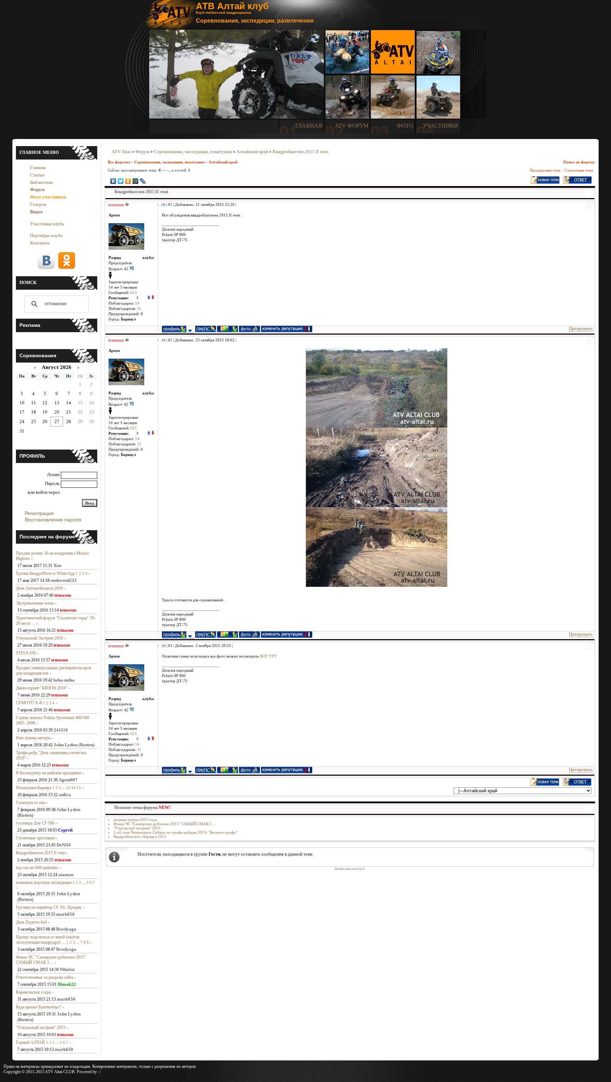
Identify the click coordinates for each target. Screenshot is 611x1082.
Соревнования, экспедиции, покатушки (193, 151)
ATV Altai (121, 151)
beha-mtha (64, 680)
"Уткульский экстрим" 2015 (40, 1027)
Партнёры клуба (46, 235)
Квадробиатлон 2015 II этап (40, 852)
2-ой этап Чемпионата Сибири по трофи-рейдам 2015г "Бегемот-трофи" (175, 832)
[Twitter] (120, 181)
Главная (38, 167)
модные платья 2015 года (135, 819)
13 (68, 788)
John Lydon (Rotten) (74, 744)
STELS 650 (26, 652)
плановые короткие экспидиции (43, 882)
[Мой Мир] (135, 181)
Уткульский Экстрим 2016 (39, 638)
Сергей (65, 830)
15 (79, 788)
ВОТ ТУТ (268, 656)
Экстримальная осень (35, 603)
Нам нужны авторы (33, 737)
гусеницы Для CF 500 (35, 823)
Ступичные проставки (35, 837)
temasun (62, 595)
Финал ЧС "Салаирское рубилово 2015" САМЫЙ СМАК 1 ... (51, 960)
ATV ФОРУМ (351, 126)
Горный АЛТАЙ (30, 1042)
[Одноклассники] (128, 181)
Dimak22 (67, 984)
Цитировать (581, 328)
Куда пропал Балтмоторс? (38, 1007)
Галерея (38, 204)
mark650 (65, 914)
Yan (57, 565)
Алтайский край (252, 151)
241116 (61, 730)
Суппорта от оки (30, 802)
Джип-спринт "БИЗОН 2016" (42, 687)
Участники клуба (47, 223)
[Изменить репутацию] (151, 298)
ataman (66, 874)
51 (139, 309)
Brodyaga (66, 929)
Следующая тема (579, 170)
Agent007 (68, 779)
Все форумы (119, 162)
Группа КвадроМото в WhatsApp (45, 573)
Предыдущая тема (545, 170)
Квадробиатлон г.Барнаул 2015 (140, 836)
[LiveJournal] (143, 181)
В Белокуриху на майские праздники (48, 772)
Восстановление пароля (53, 519)
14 (73, 788)
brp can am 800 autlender (37, 867)
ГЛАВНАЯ (308, 126)
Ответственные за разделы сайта (44, 977)
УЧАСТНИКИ (440, 126)
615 (133, 293)
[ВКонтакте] (113, 181)
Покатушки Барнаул (33, 787)
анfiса (65, 794)
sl (364, 868)
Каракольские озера (33, 992)
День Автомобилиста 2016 (39, 588)
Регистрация (39, 513)
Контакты (40, 242)
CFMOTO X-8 (29, 702)
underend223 (64, 580)
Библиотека (41, 182)
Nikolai (67, 969)
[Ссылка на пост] (162, 205)
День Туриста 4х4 (31, 922)
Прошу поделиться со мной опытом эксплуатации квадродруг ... (48, 940)
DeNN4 (64, 844)
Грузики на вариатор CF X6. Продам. (49, 907)
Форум (142, 151)
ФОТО (405, 126)
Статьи (37, 175)
